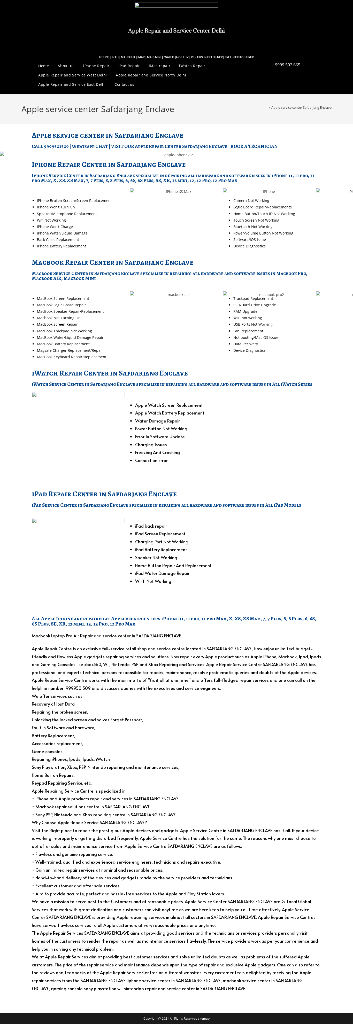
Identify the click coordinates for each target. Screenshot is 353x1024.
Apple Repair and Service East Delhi (72, 84)
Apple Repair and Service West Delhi (72, 75)
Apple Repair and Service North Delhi (151, 75)
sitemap (204, 1018)
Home (43, 65)
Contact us (124, 84)
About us (66, 65)
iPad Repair (129, 65)
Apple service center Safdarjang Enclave (301, 107)
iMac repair (160, 65)
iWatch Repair (192, 65)
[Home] (265, 107)
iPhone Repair (96, 65)
